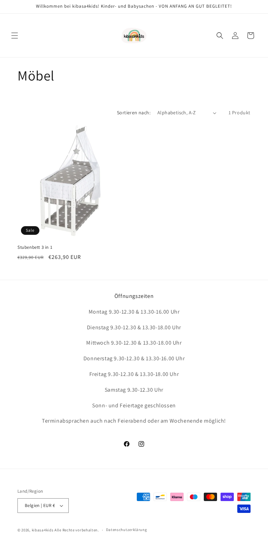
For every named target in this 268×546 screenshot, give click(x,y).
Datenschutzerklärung (126, 529)
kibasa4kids (43, 530)
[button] (14, 35)
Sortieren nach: (133, 112)
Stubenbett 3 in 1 (34, 247)
